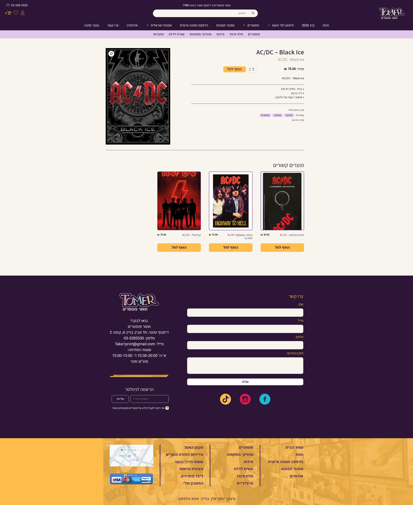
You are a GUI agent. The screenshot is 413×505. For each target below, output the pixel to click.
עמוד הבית (294, 447)
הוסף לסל (234, 69)
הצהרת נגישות (191, 469)
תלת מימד (236, 34)
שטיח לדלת (177, 34)
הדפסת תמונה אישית (194, 25)
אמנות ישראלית (161, 25)
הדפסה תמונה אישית (285, 462)
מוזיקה (289, 115)
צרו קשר (113, 25)
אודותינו (132, 25)
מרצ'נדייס (245, 483)
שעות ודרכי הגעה (189, 462)
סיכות (220, 34)
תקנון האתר (193, 447)
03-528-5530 (19, 5)
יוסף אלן (218, 499)
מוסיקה (277, 115)
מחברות (158, 34)
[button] (111, 54)
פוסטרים (253, 25)
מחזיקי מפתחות (200, 34)
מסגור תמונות (225, 25)
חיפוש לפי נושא (283, 25)
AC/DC (295, 120)
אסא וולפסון (188, 499)
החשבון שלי (193, 483)
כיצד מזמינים (192, 476)
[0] (9, 13)
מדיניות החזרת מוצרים (184, 454)
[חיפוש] (253, 13)
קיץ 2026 (308, 25)
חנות (326, 25)
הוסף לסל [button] (282, 247)
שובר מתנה (91, 25)
